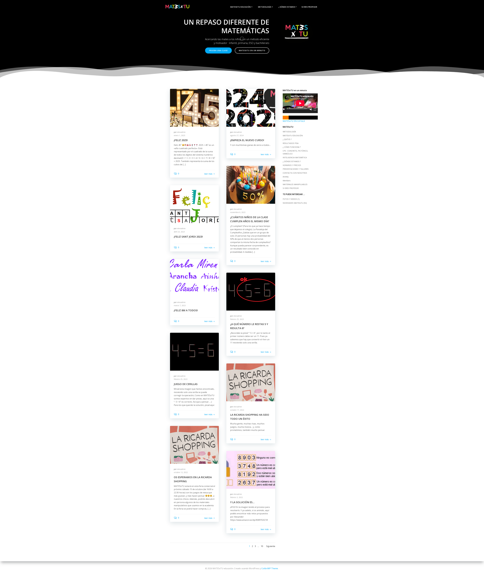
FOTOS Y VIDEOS (290, 199)
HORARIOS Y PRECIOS (292, 165)
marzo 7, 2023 (180, 305)
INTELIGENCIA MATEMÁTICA (295, 157)
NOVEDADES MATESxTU (293, 203)
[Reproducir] (284, 109)
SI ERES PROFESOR (309, 7)
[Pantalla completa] (315, 109)
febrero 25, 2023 (237, 319)
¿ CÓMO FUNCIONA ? (292, 147)
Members (287, 180)
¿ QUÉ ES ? (287, 139)
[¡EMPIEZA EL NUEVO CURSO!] (250, 107)
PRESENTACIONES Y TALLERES (296, 169)
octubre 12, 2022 (181, 472)
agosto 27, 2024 (237, 135)
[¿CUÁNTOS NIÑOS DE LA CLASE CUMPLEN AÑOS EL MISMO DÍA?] (250, 184)
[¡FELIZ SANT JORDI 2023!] (194, 204)
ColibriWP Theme (269, 568)
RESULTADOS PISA (290, 143)
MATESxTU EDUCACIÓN (240, 7)
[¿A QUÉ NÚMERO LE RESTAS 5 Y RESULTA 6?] (250, 291)
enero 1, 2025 (179, 135)
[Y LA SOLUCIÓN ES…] (250, 469)
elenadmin (181, 132)
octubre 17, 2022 (237, 410)
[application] (300, 103)
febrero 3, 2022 (236, 497)
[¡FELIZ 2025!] (194, 107)
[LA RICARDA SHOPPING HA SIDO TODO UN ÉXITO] (250, 382)
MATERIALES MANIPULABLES (295, 184)
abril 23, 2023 (179, 232)
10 (262, 546)
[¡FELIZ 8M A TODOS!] (194, 277)
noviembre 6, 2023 (237, 212)
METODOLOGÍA (264, 7)
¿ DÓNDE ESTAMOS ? (287, 7)
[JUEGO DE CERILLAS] (194, 351)
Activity (286, 176)
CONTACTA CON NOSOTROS (295, 173)
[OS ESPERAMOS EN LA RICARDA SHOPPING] (194, 444)
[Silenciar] (311, 109)
